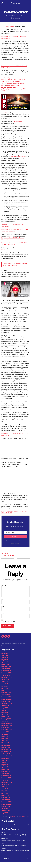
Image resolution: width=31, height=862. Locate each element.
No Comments (16, 18)
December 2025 (6, 670)
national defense (10, 85)
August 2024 (5, 705)
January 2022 (5, 773)
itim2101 (12, 817)
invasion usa (13, 83)
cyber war (14, 81)
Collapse (19, 79)
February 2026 (6, 666)
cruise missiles (7, 81)
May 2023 (4, 738)
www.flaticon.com (24, 817)
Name (3, 599)
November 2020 (6, 804)
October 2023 (5, 727)
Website (3, 613)
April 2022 (4, 767)
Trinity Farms (15, 3)
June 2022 (4, 762)
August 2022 (5, 758)
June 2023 (4, 736)
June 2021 (4, 789)
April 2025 (4, 688)
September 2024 (6, 703)
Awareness (12, 26)
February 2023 (6, 745)
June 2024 (4, 710)
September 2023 (6, 730)
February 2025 (6, 692)
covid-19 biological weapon (17, 157)
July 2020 (4, 813)
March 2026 (5, 664)
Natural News (5, 113)
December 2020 (6, 802)
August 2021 (5, 784)
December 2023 (6, 723)
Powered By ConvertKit (15, 543)
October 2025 (5, 675)
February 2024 (6, 719)
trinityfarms (12, 15)
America (3, 78)
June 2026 (4, 657)
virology (20, 89)
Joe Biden (20, 83)
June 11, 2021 (22, 15)
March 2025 (5, 690)
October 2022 (5, 754)
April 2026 (4, 662)
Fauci (8, 83)
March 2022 (5, 769)
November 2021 (6, 778)
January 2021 (5, 799)
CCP (7, 79)
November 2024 (6, 699)
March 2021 (5, 795)
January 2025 (5, 695)
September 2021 (6, 782)
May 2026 (4, 660)
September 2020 (6, 808)
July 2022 (4, 760)
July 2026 (4, 655)
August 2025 (5, 679)
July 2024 (4, 708)
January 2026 (5, 668)
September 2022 (6, 756)
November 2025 (6, 673)
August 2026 (5, 653)
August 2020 (5, 810)
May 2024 (4, 712)
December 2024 (6, 697)
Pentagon (9, 87)
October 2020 (5, 806)
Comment (4, 585)
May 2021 (4, 791)
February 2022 (6, 771)
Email (3, 606)
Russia (11, 89)
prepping (6, 89)
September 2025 (6, 677)
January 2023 (5, 747)
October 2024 (5, 701)
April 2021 (4, 793)
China (14, 79)
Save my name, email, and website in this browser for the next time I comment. (15, 620)
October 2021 (5, 780)
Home (7, 26)
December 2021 (6, 775)
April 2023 (4, 740)
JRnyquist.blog (18, 121)
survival (16, 89)
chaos (10, 79)
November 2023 (6, 725)
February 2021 (5, 797)
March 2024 (5, 716)
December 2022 (6, 749)
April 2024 (4, 714)
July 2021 (4, 786)
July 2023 (4, 734)
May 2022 (4, 765)
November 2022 (6, 751)
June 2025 (4, 684)
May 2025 (4, 686)
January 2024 (5, 721)
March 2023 (5, 743)
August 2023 (5, 732)
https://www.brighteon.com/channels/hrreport (13, 250)
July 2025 (4, 681)
